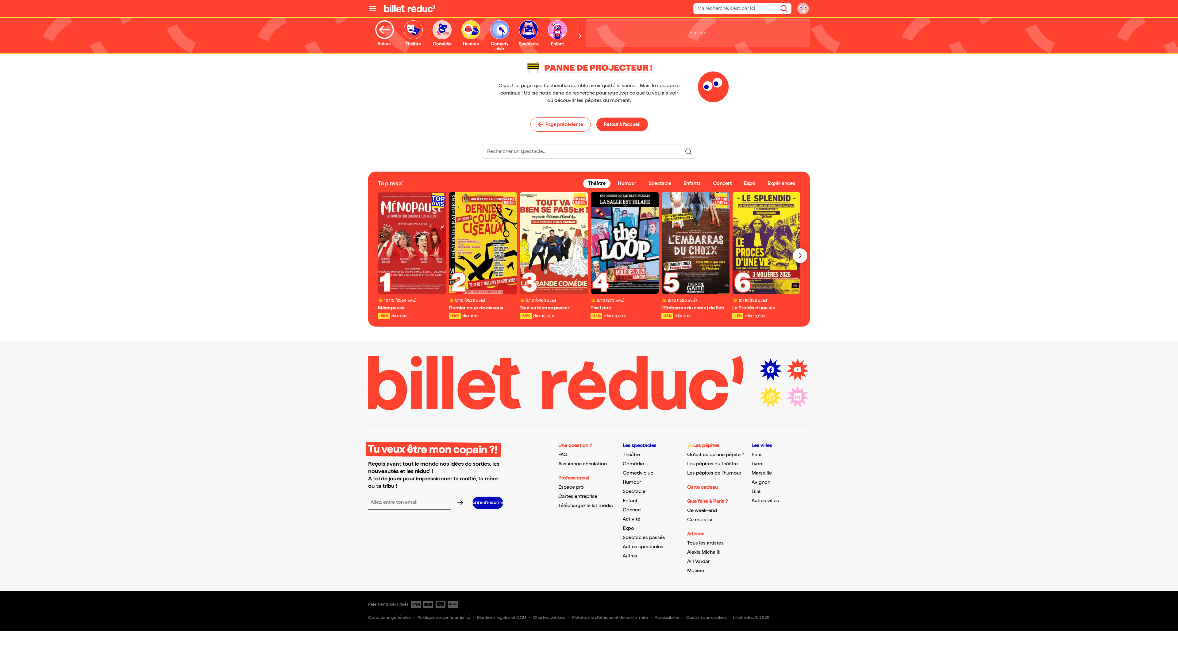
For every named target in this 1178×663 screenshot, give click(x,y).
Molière (695, 571)
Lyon (757, 464)
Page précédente (564, 124)
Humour (632, 482)
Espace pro (571, 487)
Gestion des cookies (706, 617)
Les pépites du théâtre (712, 464)
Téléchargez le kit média (585, 506)
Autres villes (765, 501)
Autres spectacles (643, 547)
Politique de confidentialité (444, 617)
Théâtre (631, 455)
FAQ (563, 455)
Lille (756, 491)
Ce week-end (702, 511)
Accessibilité (667, 617)
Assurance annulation (582, 464)
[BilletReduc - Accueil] (409, 8)
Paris (757, 455)
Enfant (630, 501)
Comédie (633, 464)
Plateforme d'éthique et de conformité (610, 617)
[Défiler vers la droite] (580, 35)
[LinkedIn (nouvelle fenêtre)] (797, 397)
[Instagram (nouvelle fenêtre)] (770, 397)
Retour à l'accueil (622, 124)
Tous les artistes (705, 543)
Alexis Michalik (703, 552)
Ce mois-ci (699, 520)
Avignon (761, 482)
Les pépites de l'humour (714, 473)
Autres (630, 556)
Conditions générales (389, 617)
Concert (632, 510)
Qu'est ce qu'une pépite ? (715, 455)
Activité (631, 519)
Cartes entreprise (577, 496)
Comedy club (638, 473)
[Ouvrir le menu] (375, 8)
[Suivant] (800, 255)
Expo (628, 528)
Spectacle (634, 491)
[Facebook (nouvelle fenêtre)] (770, 370)
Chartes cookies (549, 617)
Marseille (762, 473)
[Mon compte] (803, 8)
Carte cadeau (702, 487)
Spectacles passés (644, 538)
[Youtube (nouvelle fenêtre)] (797, 370)
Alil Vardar (698, 561)
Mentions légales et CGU (501, 617)
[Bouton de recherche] (688, 151)
